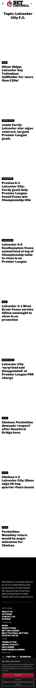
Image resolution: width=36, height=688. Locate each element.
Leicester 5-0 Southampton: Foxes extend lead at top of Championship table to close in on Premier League (18, 253)
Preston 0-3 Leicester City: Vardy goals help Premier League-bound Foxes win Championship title (16, 191)
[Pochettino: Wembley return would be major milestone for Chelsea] (18, 507)
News (4, 62)
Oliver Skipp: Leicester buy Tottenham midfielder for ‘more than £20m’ (17, 73)
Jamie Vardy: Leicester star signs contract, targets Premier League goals (17, 131)
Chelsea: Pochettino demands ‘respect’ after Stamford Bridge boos (17, 427)
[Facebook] (17, 656)
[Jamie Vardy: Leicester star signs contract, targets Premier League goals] (18, 101)
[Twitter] (3, 656)
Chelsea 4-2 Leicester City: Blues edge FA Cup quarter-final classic (18, 482)
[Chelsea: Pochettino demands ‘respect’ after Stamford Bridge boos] (18, 398)
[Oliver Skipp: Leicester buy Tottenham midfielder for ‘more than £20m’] (18, 43)
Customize (18, 679)
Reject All (18, 684)
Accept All (18, 675)
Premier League (8, 120)
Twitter (11, 657)
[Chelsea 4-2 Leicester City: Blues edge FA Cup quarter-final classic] (18, 453)
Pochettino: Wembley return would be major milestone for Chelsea (14, 538)
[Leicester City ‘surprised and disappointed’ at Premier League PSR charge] (18, 340)
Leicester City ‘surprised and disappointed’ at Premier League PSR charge (18, 371)
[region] (18, 673)
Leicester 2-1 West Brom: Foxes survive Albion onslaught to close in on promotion (17, 313)
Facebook (25, 657)
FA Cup (5, 418)
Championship (7, 178)
